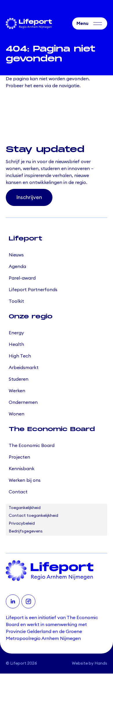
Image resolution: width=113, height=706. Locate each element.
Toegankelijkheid (25, 508)
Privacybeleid (22, 523)
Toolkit (16, 301)
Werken (17, 390)
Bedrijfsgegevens (26, 531)
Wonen (16, 414)
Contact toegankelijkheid (33, 516)
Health (16, 344)
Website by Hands (89, 663)
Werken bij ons (25, 480)
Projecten (19, 457)
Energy (16, 333)
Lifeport (18, 663)
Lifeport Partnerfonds (33, 289)
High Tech (20, 356)
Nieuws (16, 255)
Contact (18, 492)
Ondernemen (23, 402)
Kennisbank (21, 468)
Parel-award (22, 278)
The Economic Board (31, 445)
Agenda (17, 266)
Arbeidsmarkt (24, 367)
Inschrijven (29, 197)
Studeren (18, 379)
